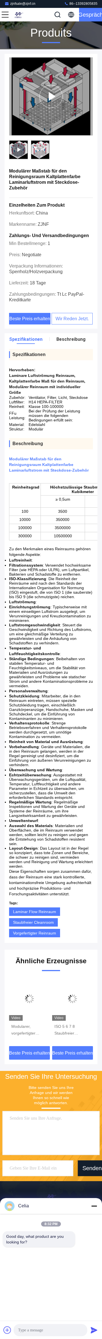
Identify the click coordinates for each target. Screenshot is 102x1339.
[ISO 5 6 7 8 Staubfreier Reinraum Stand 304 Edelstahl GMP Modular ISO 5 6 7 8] (72, 999)
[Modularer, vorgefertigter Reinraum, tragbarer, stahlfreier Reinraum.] (29, 999)
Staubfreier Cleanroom (33, 922)
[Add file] (7, 1330)
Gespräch (90, 15)
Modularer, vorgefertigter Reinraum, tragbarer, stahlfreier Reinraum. (23, 1030)
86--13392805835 (83, 4)
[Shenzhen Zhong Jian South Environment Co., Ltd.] (23, 14)
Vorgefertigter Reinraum (34, 933)
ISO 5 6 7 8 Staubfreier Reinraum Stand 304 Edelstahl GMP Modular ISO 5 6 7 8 (72, 1030)
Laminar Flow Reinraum (34, 911)
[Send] (94, 1330)
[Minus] (94, 1206)
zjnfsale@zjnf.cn (22, 4)
